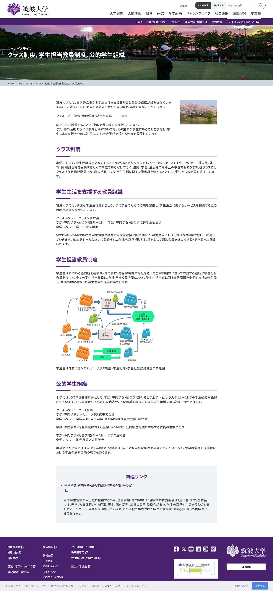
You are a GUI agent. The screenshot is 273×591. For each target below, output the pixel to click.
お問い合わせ (50, 566)
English (183, 5)
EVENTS (176, 22)
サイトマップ (49, 571)
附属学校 (12, 558)
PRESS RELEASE (156, 22)
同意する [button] (260, 585)
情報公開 (48, 555)
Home (10, 83)
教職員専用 (77, 552)
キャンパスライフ (26, 83)
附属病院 (12, 552)
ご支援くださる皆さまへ (242, 22)
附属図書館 (13, 547)
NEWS (138, 22)
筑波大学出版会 (16, 572)
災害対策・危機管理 (196, 22)
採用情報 (48, 547)
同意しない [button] (241, 585)
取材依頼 (217, 22)
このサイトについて (53, 577)
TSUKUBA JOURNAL (83, 547)
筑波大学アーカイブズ (19, 566)
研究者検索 (218, 5)
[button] (148, 586)
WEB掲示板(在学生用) (84, 558)
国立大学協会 (79, 566)
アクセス (47, 561)
